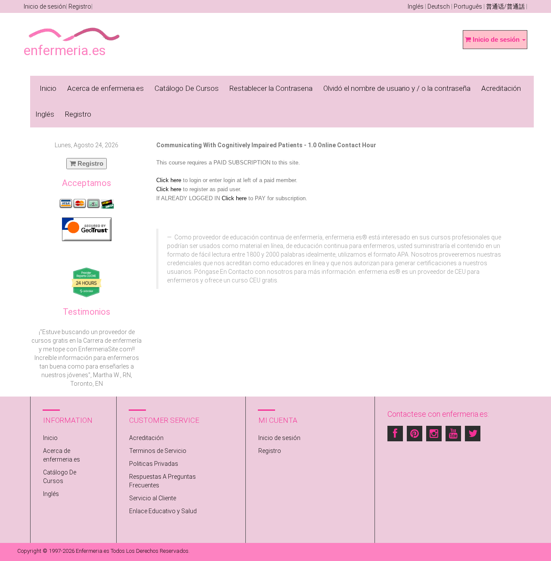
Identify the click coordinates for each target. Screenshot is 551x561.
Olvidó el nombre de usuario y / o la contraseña (397, 88)
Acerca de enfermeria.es (105, 88)
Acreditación (501, 88)
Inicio (48, 88)
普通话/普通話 (505, 6)
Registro (79, 6)
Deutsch (438, 6)
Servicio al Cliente (152, 498)
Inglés (416, 6)
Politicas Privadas (153, 463)
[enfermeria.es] (75, 28)
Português (468, 6)
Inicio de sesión (45, 6)
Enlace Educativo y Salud (163, 511)
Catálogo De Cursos (187, 88)
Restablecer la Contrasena (271, 88)
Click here (168, 180)
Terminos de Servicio (157, 450)
